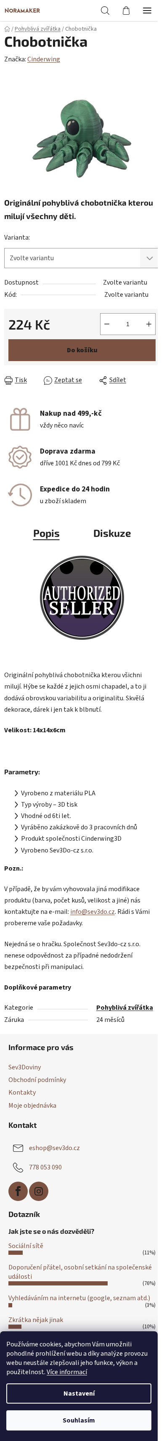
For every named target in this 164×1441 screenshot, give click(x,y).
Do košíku (82, 350)
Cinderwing (43, 59)
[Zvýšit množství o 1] (149, 324)
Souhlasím (79, 1420)
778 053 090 (45, 1167)
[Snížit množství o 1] (107, 324)
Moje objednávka (32, 1105)
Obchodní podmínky (37, 1080)
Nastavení (79, 1393)
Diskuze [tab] (112, 533)
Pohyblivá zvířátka (124, 1007)
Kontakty (22, 1092)
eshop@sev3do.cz (54, 1147)
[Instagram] (38, 1191)
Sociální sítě (25, 1246)
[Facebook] (18, 1191)
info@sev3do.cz (92, 911)
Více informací (67, 1372)
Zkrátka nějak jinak (35, 1320)
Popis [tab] (46, 533)
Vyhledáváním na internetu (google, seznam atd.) (79, 1298)
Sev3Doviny (24, 1067)
